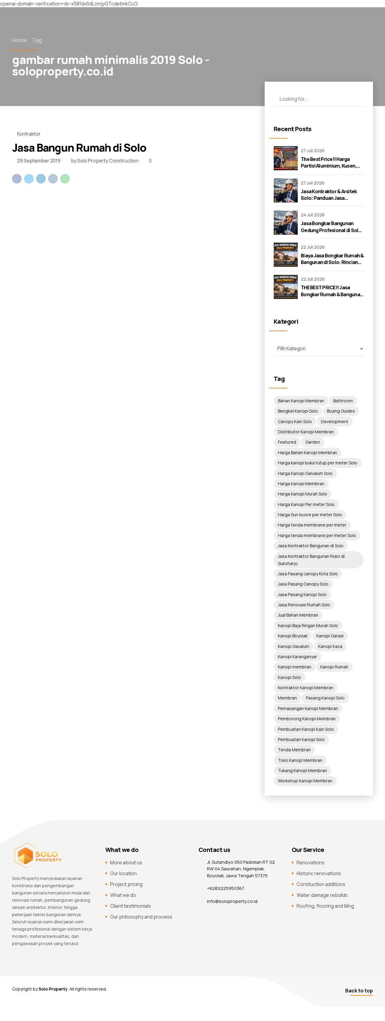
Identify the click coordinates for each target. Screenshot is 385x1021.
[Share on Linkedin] (41, 179)
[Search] (356, 98)
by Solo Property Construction (104, 160)
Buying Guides (341, 411)
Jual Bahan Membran (298, 615)
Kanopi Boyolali (292, 636)
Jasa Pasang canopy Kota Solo (308, 573)
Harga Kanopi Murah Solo (302, 494)
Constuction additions (321, 884)
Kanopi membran (294, 667)
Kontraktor (29, 133)
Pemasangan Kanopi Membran (308, 708)
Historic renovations (319, 873)
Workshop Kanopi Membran (305, 781)
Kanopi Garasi (329, 636)
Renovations (311, 862)
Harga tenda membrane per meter (312, 525)
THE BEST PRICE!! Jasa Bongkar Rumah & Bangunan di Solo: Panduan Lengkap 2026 (332, 297)
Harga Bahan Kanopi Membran (307, 452)
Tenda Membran (294, 749)
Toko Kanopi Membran (300, 760)
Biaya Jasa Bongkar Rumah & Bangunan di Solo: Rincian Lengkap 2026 (332, 262)
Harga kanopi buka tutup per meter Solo (317, 463)
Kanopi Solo (289, 677)
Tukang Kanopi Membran (302, 770)
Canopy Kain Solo (295, 421)
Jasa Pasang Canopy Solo (303, 584)
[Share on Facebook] (17, 179)
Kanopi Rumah (334, 667)
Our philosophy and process (141, 916)
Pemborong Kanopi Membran (307, 718)
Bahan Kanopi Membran (301, 401)
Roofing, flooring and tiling (325, 906)
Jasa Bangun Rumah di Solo (79, 147)
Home (19, 40)
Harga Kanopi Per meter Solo (306, 504)
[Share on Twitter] (29, 179)
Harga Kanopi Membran (301, 483)
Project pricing (126, 884)
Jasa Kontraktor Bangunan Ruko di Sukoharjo (311, 559)
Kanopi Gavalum (293, 646)
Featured (287, 442)
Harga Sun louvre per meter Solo (310, 514)
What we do (123, 895)
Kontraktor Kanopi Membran (305, 687)
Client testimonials (130, 906)
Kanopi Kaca (330, 646)
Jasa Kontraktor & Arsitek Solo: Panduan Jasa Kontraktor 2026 (329, 198)
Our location (123, 873)
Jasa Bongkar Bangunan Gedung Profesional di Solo (331, 226)
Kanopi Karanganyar (297, 656)
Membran (287, 698)
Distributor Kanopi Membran (306, 432)
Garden (312, 442)
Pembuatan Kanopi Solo (301, 739)
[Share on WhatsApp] (65, 179)
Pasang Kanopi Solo (325, 698)
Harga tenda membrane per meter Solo (317, 535)
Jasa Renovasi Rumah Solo (304, 605)
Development (334, 421)
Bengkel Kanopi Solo (298, 411)
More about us (126, 862)
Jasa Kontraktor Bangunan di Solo (310, 545)
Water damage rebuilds (322, 895)
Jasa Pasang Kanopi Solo (302, 594)
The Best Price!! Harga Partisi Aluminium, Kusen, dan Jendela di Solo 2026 (328, 166)
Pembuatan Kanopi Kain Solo (306, 729)
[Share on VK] (53, 179)
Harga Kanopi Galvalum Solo (305, 473)
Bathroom (343, 401)
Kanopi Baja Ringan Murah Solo (308, 625)
